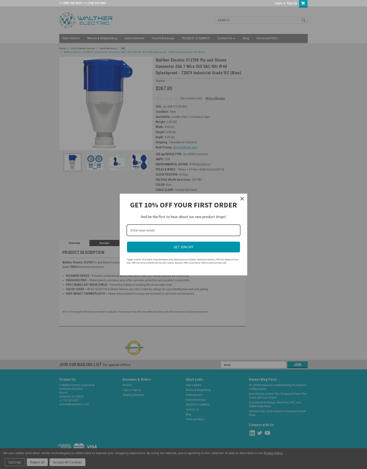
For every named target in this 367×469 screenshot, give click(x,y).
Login (278, 3)
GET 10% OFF (183, 247)
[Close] (242, 199)
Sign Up (292, 3)
